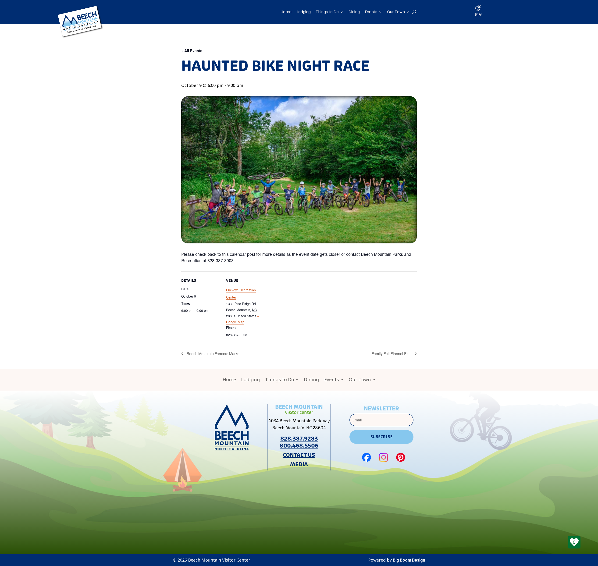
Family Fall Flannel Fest (392, 353)
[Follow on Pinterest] (400, 457)
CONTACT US (299, 455)
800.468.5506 (299, 445)
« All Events (191, 50)
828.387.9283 (299, 438)
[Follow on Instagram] (383, 457)
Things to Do (327, 11)
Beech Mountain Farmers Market (213, 353)
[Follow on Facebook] (366, 457)
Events (371, 11)
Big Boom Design (409, 560)
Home (286, 11)
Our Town (396, 11)
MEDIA (299, 464)
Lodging (304, 11)
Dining (354, 11)
